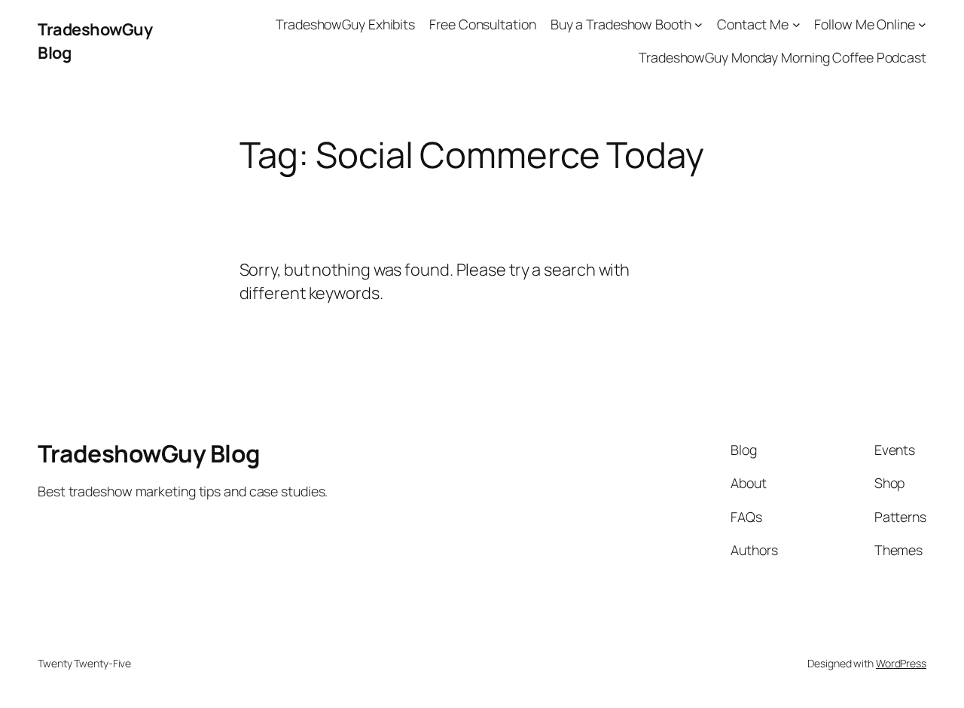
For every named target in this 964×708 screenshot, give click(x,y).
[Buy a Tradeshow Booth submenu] (698, 24)
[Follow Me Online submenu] (922, 24)
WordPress (901, 663)
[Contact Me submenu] (796, 24)
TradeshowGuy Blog (149, 453)
